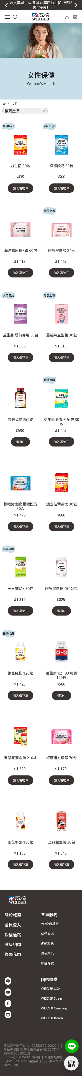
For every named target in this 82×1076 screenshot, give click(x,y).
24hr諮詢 (71, 1063)
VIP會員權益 (50, 924)
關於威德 (13, 915)
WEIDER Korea (52, 1018)
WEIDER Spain (51, 998)
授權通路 (13, 934)
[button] (15, 16)
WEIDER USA (50, 988)
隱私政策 (47, 953)
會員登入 (13, 925)
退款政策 (47, 943)
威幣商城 (47, 933)
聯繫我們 (13, 954)
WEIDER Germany (54, 1008)
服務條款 (47, 963)
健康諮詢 (13, 944)
